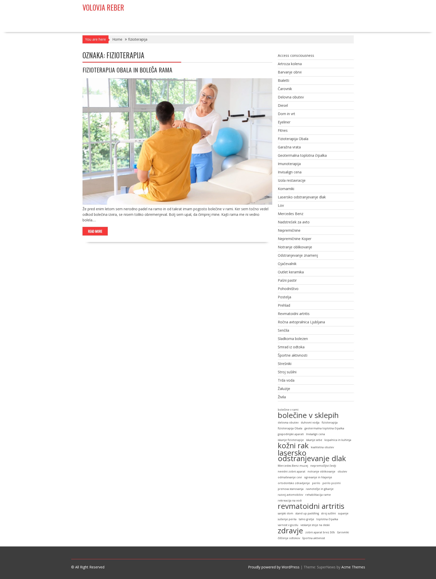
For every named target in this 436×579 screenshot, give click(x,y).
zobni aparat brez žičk (320, 532)
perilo (316, 483)
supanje (343, 513)
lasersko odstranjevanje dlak (312, 455)
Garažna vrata (289, 147)
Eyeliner (284, 122)
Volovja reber (103, 7)
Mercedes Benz (290, 213)
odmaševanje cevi (290, 477)
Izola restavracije (292, 180)
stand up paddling (307, 513)
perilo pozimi (331, 483)
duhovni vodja (310, 422)
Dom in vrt (286, 113)
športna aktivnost (313, 538)
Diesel (283, 105)
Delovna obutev (291, 97)
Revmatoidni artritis (294, 313)
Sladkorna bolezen (293, 338)
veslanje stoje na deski (315, 525)
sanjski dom (285, 513)
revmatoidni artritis (311, 506)
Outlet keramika (291, 272)
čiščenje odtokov (289, 538)
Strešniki (284, 363)
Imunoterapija (289, 163)
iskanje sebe (314, 440)
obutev (342, 471)
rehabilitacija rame (318, 494)
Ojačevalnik (287, 263)
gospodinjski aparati (291, 434)
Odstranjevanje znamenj (298, 255)
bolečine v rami (288, 409)
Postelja (284, 297)
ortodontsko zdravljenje (294, 483)
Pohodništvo (288, 288)
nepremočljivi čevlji (323, 465)
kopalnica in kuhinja (337, 440)
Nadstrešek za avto (294, 222)
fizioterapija (330, 422)
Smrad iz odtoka (291, 347)
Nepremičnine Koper (294, 238)
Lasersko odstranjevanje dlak (302, 197)
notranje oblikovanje (321, 471)
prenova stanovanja (291, 489)
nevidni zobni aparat (291, 471)
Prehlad (284, 305)
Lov (281, 205)
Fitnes (283, 130)
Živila (282, 396)
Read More (95, 231)
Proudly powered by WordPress (273, 567)
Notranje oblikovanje (295, 247)
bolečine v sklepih (308, 415)
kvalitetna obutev (322, 447)
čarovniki (343, 532)
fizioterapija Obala (290, 428)
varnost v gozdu (288, 525)
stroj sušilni (328, 513)
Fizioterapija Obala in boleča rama (127, 69)
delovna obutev (288, 422)
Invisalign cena (290, 172)
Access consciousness (296, 55)
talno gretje (306, 519)
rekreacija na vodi (290, 500)
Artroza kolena (290, 63)
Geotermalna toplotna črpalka (302, 155)
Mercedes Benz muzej (293, 465)
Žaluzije (284, 388)
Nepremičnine (289, 230)
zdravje (290, 530)
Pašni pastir (287, 280)
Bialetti (283, 80)
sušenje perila (287, 519)
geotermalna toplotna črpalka (324, 428)
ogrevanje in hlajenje (318, 477)
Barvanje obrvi (290, 72)
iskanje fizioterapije (291, 440)
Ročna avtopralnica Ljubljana (301, 322)
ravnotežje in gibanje (320, 489)
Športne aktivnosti (292, 355)
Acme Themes (353, 567)
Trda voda (286, 380)
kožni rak (293, 445)
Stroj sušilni (287, 372)
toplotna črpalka (327, 519)
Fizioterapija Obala (293, 138)
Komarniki (286, 188)
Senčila (283, 330)
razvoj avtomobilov (290, 494)
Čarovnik (285, 88)
